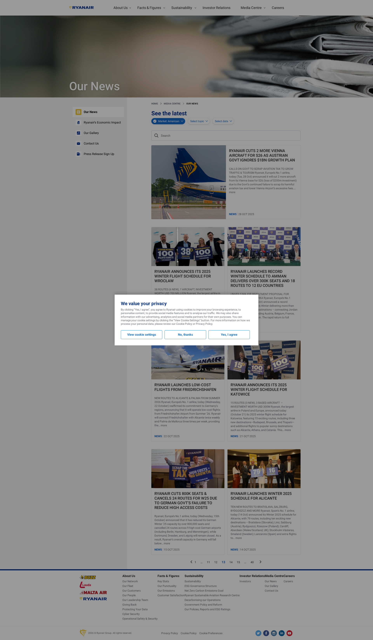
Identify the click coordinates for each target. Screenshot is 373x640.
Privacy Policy (204, 323)
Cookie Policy (184, 323)
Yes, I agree (229, 334)
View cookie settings (141, 334)
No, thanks (185, 334)
